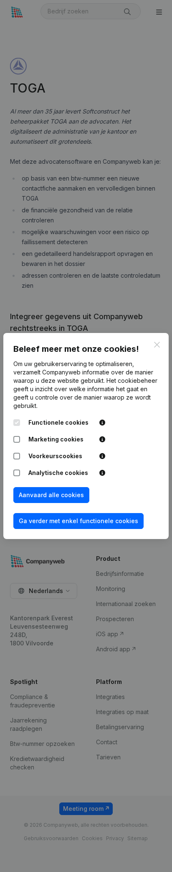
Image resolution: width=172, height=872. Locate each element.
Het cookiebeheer (131, 380)
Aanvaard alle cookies (51, 494)
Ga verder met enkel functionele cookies (78, 520)
